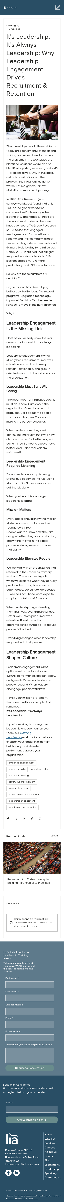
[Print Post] (40, 818)
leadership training (19, 775)
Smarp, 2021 (33, 1198)
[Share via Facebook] (8, 818)
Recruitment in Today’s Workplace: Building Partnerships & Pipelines (29, 881)
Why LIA (50, 1139)
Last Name (12, 991)
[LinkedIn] (16, 1173)
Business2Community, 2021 (16, 1198)
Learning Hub (53, 1165)
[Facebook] (8, 1173)
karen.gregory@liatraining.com (22, 1164)
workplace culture (40, 769)
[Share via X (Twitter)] (16, 818)
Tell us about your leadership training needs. (28, 1045)
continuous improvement (22, 782)
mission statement (19, 788)
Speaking (51, 1173)
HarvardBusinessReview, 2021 (47, 1196)
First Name (12, 978)
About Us (51, 1152)
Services (50, 1143)
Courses (50, 1148)
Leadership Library (53, 1169)
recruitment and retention (22, 807)
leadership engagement (22, 801)
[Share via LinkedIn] (24, 818)
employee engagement (21, 763)
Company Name (14, 1005)
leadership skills (17, 769)
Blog (47, 1160)
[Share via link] (32, 818)
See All (54, 836)
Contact (50, 1156)
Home (48, 1135)
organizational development (24, 794)
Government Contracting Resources (53, 1178)
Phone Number (13, 1031)
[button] (57, 7)
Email (9, 1018)
